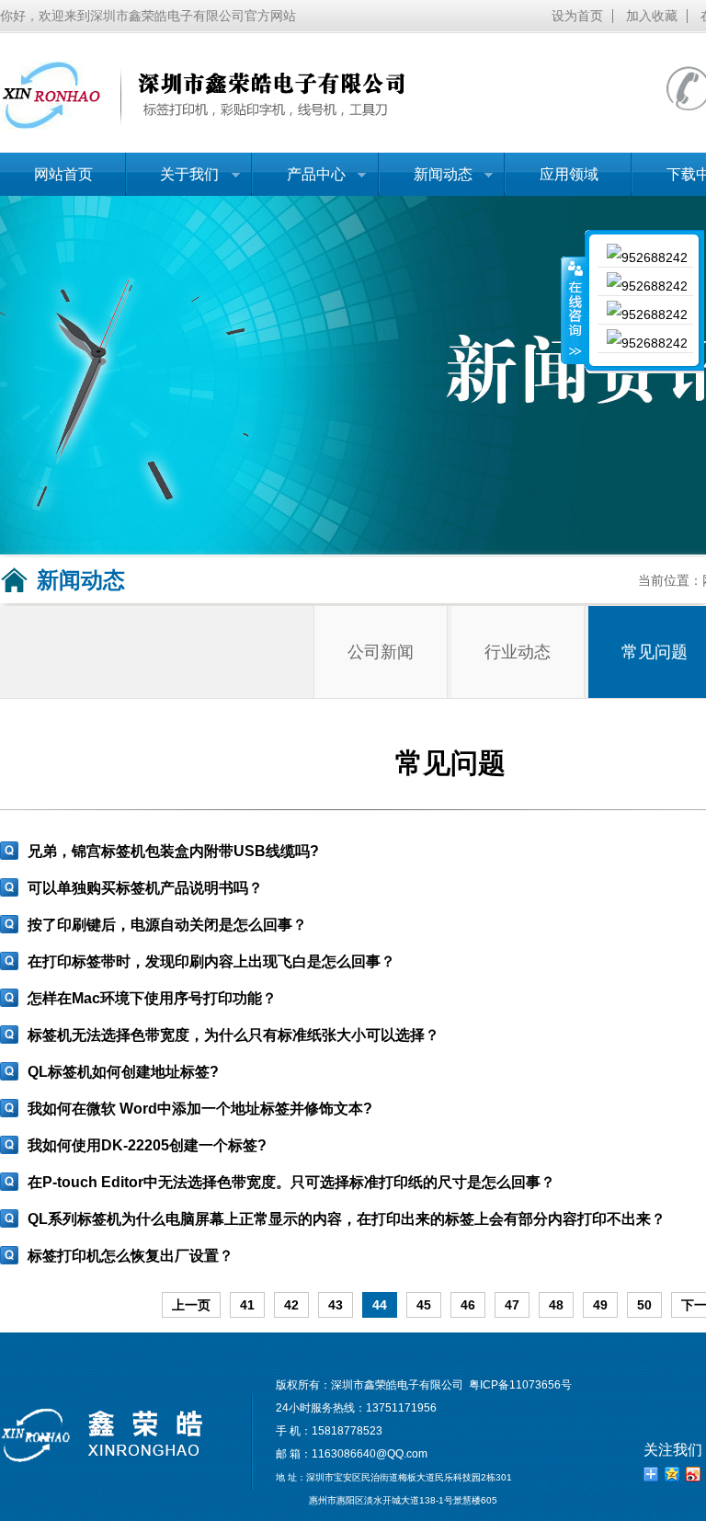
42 (291, 1305)
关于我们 (173, 181)
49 (600, 1305)
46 (468, 1305)
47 (512, 1305)
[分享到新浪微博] (693, 1474)
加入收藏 (652, 16)
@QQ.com (401, 1453)
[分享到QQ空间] (672, 1474)
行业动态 (517, 652)
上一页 (191, 1305)
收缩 (573, 310)
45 (423, 1305)
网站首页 (63, 174)
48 (556, 1305)
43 (335, 1305)
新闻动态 (426, 181)
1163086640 (344, 1453)
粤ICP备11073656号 (520, 1384)
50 (644, 1305)
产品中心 (299, 181)
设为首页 (577, 16)
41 (247, 1305)
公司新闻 (380, 652)
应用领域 (569, 174)
